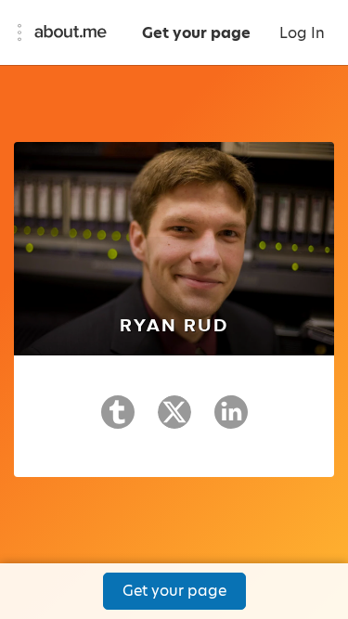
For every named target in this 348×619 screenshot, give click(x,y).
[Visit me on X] (174, 420)
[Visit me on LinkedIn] (231, 420)
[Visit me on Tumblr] (118, 420)
